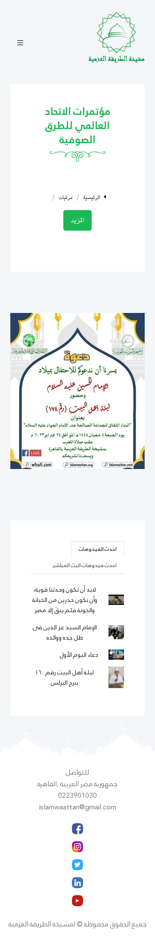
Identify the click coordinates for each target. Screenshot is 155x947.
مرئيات (66, 197)
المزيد (77, 220)
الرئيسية (91, 197)
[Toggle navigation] (20, 43)
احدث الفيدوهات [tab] (98, 549)
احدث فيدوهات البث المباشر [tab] (85, 565)
